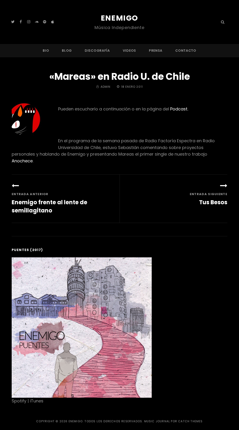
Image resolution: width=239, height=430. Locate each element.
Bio (46, 50)
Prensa (155, 50)
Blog (67, 50)
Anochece (22, 161)
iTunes (36, 401)
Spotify (19, 401)
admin (106, 87)
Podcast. (179, 109)
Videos (129, 50)
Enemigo (119, 18)
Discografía (97, 50)
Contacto (185, 50)
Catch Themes (190, 421)
